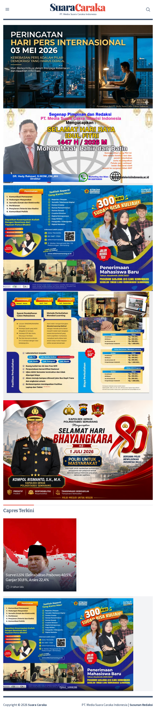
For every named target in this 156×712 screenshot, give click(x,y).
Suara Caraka (37, 705)
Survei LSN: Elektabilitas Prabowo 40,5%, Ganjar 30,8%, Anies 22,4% (39, 577)
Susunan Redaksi (141, 705)
